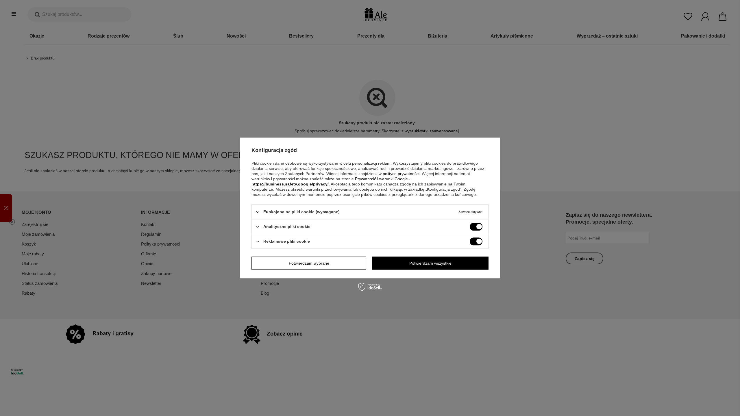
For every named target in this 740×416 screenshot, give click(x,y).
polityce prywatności (401, 173)
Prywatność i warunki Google (381, 179)
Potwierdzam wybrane (309, 263)
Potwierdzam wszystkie (430, 263)
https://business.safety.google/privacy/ (290, 184)
